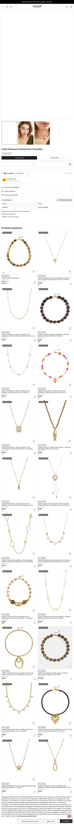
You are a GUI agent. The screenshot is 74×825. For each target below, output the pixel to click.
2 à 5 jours (7, 153)
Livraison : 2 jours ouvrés (13, 181)
